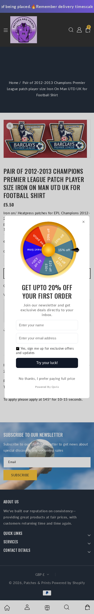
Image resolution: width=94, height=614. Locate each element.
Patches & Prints (37, 583)
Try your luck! (47, 363)
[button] (71, 30)
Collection (46, 607)
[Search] (66, 607)
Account (27, 607)
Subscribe (20, 475)
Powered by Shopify (68, 583)
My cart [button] (87, 607)
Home (13, 82)
